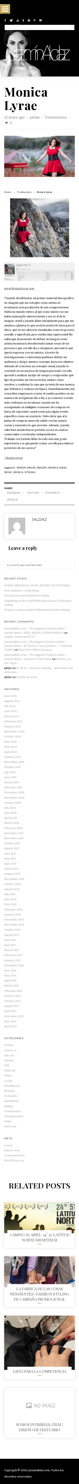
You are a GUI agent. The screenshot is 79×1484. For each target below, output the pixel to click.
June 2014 (10, 970)
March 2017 (11, 868)
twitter (33, 493)
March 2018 (11, 822)
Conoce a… (11, 1050)
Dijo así (9, 1055)
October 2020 (12, 736)
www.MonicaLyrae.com (19, 288)
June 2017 (10, 853)
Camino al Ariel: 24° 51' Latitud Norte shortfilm (40, 1237)
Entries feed (12, 1150)
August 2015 (11, 935)
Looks (8, 1080)
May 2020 (10, 746)
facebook (14, 493)
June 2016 (10, 899)
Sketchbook (11, 1101)
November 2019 (14, 762)
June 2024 (10, 711)
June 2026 (10, 696)
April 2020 (10, 751)
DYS (6, 1065)
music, (8, 472)
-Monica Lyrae (13, 457)
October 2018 (12, 802)
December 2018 (14, 792)
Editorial (9, 1070)
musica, (18, 472)
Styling (8, 1106)
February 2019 (13, 787)
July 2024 (10, 706)
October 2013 (12, 1001)
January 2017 (12, 873)
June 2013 (10, 1011)
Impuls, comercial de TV (19, 636)
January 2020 (12, 756)
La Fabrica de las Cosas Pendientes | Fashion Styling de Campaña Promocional (39, 1294)
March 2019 (11, 782)
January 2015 (12, 960)
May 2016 (10, 904)
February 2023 (13, 721)
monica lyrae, (57, 467)
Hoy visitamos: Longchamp (21, 590)
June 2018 (10, 812)
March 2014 (11, 985)
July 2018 (10, 807)
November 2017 (14, 838)
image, (32, 467)
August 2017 (11, 848)
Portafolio (10, 1096)
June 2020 (10, 741)
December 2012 (14, 1016)
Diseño (8, 1060)
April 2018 (10, 817)
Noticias (9, 1090)
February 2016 (13, 909)
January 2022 (12, 726)
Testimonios (56, 117)
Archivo (9, 1045)
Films (7, 1075)
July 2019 (9, 772)
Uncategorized (13, 1116)
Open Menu (5, 9)
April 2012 (10, 1026)
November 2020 (14, 731)
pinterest (52, 493)
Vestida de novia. (27, 677)
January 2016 (12, 914)
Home (7, 192)
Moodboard (11, 1085)
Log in (8, 1145)
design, (22, 467)
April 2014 (10, 980)
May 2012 (10, 1021)
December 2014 (14, 965)
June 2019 (10, 777)
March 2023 (11, 716)
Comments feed (14, 1155)
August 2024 (12, 701)
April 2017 (10, 863)
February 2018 (13, 828)
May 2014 (10, 975)
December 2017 (14, 833)
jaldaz (35, 117)
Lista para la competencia (39, 1371)
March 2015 (11, 950)
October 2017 (12, 843)
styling (29, 472)
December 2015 (14, 919)
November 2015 (14, 924)
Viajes (8, 1121)
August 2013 (11, 1006)
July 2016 (10, 894)
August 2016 (12, 889)
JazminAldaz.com (39, 1470)
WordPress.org (14, 1160)
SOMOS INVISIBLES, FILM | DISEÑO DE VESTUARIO (37, 585)
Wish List (10, 1126)
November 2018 (14, 797)
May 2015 (10, 945)
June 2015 (10, 940)
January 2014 (12, 995)
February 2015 (13, 955)
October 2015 (12, 929)
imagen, (42, 467)
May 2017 (10, 858)
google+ (13, 499)
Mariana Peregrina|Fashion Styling (26, 595)
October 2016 (12, 884)
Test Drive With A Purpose (35, 649)
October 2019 (12, 767)
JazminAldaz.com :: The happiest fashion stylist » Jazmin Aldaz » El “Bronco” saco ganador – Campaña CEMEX (38, 645)
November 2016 (14, 879)
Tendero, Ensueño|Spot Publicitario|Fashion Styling (37, 609)
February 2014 (13, 990)
